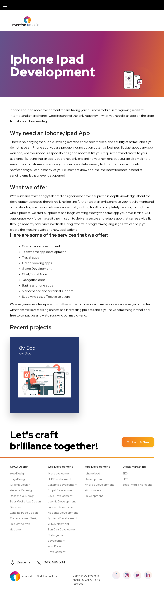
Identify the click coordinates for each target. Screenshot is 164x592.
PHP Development (59, 479)
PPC (125, 479)
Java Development (60, 496)
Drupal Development (61, 490)
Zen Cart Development (62, 529)
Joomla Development (62, 501)
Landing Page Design (24, 512)
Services (26, 576)
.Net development (59, 473)
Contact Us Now (138, 442)
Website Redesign (21, 490)
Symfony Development (62, 518)
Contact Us (50, 576)
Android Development (99, 484)
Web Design (17, 473)
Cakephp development (62, 484)
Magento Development (63, 512)
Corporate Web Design (24, 518)
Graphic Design (20, 484)
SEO (125, 473)
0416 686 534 (54, 562)
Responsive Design (22, 496)
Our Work (37, 576)
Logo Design (18, 479)
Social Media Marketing (138, 484)
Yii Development (58, 524)
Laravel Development (62, 507)
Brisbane (23, 562)
